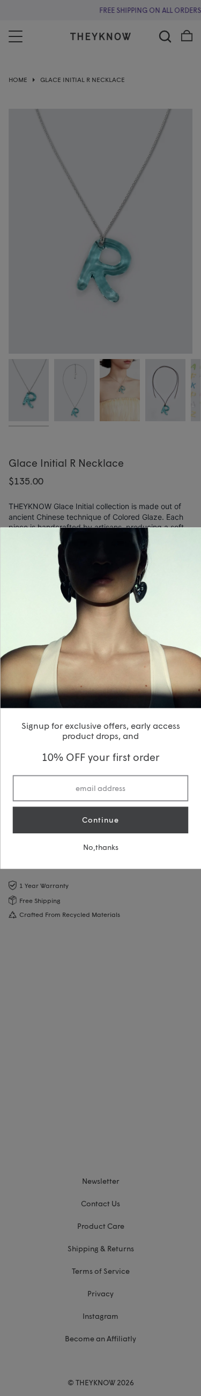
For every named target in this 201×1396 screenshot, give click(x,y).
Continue (100, 820)
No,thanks (100, 847)
